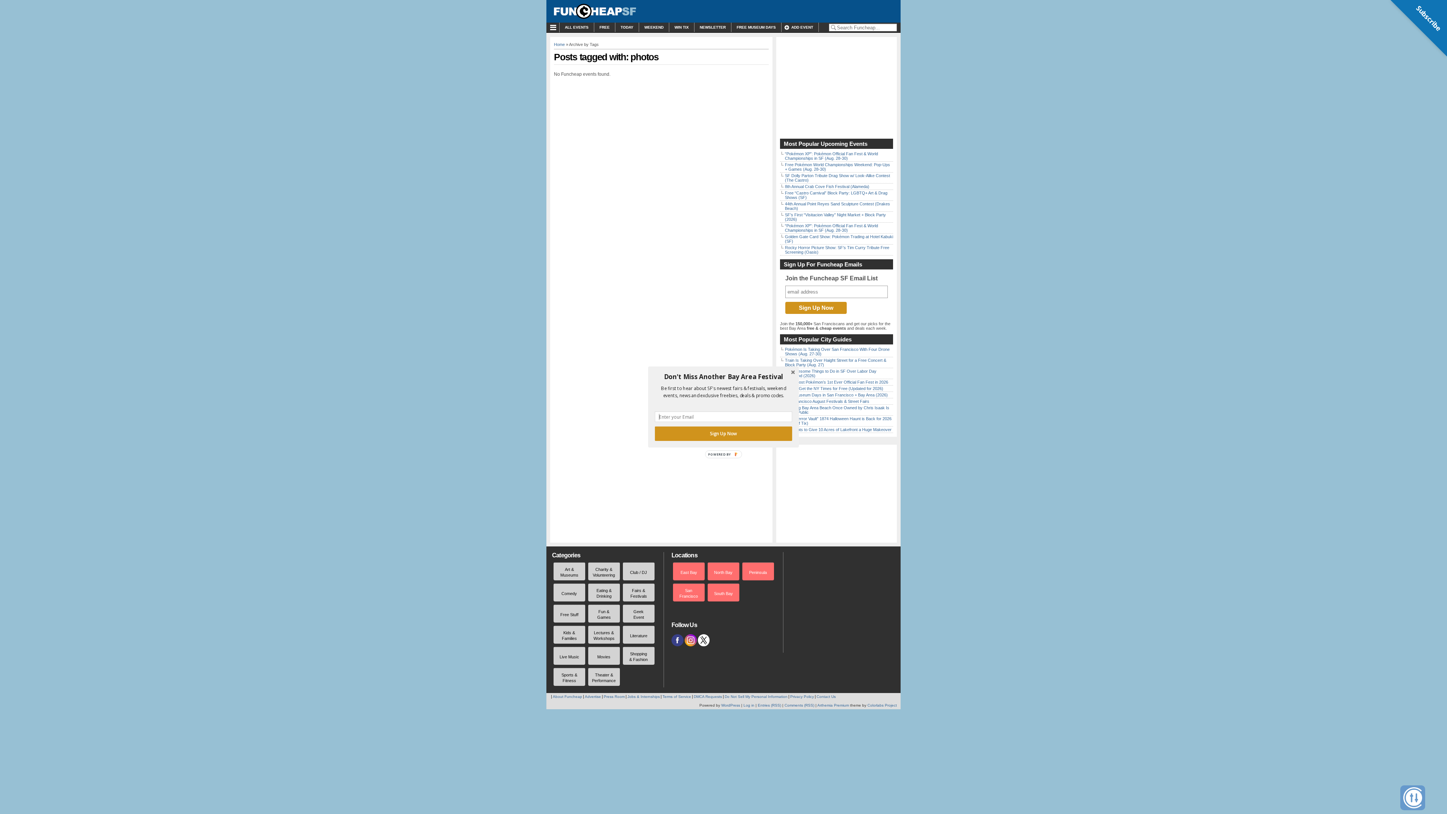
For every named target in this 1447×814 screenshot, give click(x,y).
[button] (723, 376)
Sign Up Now (723, 434)
